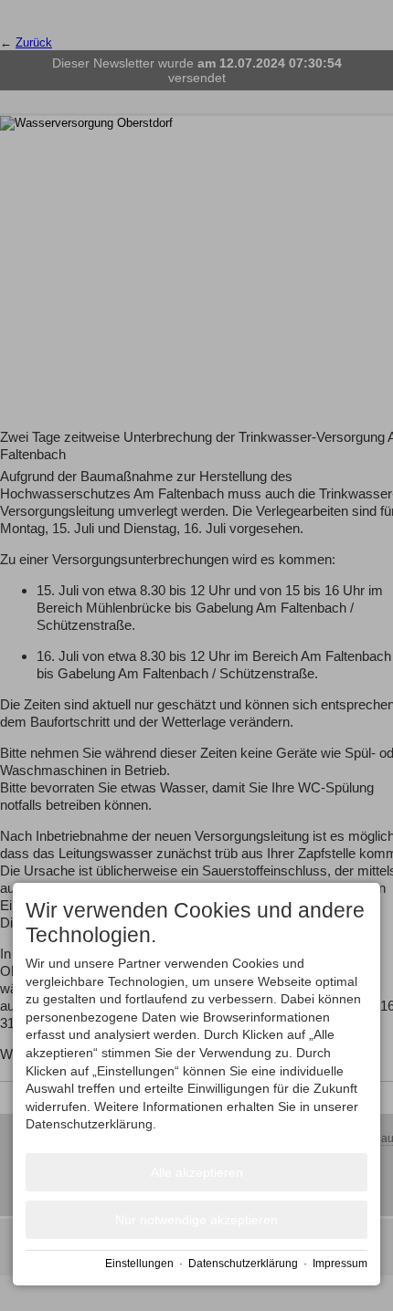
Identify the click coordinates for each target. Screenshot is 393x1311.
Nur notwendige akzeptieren (196, 1219)
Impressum (340, 1263)
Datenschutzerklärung (243, 1263)
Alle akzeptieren (197, 1172)
